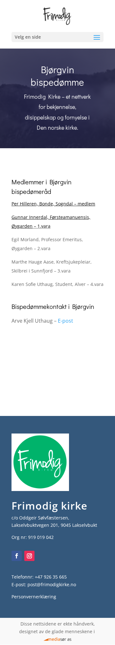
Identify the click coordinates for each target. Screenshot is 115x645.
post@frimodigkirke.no (51, 584)
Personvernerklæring (34, 597)
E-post (65, 320)
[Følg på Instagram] (29, 556)
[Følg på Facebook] (17, 556)
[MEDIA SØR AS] (57, 639)
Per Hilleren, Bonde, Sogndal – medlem (53, 204)
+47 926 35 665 (51, 577)
